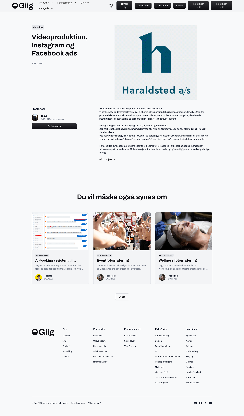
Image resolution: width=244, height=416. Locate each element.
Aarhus (189, 340)
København (191, 335)
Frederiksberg (192, 351)
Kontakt (66, 335)
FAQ (65, 340)
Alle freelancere (100, 351)
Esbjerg (189, 356)
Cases (66, 356)
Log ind (111, 5)
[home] (22, 5)
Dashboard (143, 5)
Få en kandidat (100, 346)
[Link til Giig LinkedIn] (195, 403)
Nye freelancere (100, 361)
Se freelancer (54, 126)
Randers (190, 367)
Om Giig (66, 346)
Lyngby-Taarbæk (193, 372)
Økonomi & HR (161, 372)
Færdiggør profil (198, 5)
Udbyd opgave (99, 340)
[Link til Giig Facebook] (200, 403)
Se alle (122, 297)
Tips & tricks (130, 346)
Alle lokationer (192, 382)
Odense (189, 361)
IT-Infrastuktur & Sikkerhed (167, 356)
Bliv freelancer (130, 335)
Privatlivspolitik (78, 403)
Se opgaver (129, 340)
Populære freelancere (103, 356)
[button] (46, 3)
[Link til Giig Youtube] (210, 403)
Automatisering (162, 335)
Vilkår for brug (94, 403)
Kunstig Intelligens (163, 361)
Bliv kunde (98, 335)
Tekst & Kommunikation (166, 377)
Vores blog (67, 351)
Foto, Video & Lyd (163, 346)
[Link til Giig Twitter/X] (205, 403)
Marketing (159, 367)
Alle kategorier (161, 382)
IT (156, 351)
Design (158, 340)
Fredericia (190, 377)
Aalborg (189, 346)
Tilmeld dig (124, 5)
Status (179, 5)
